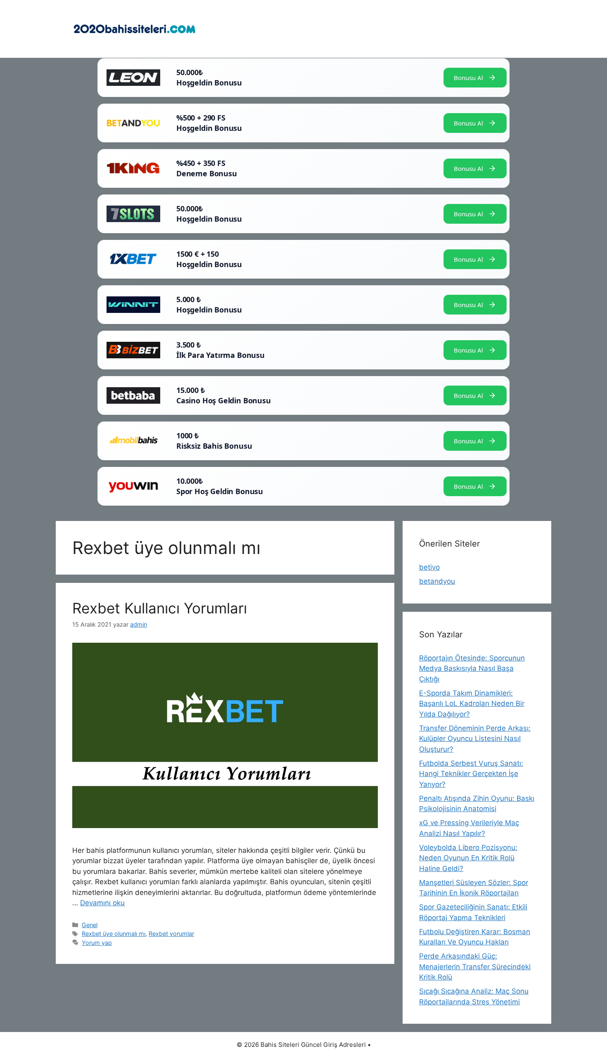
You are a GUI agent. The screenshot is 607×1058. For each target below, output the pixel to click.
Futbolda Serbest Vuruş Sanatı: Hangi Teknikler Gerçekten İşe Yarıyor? (471, 773)
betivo (429, 567)
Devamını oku (102, 903)
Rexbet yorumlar (171, 933)
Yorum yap (97, 942)
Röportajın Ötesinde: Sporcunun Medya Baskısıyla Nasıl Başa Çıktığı (472, 668)
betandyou (437, 581)
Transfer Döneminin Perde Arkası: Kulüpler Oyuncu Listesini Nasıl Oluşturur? (475, 738)
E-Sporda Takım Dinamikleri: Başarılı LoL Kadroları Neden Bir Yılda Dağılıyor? (471, 703)
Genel (89, 924)
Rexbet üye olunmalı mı (113, 933)
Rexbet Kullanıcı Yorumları (159, 608)
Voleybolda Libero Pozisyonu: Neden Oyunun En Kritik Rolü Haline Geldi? (468, 858)
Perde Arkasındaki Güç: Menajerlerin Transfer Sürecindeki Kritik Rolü (475, 966)
